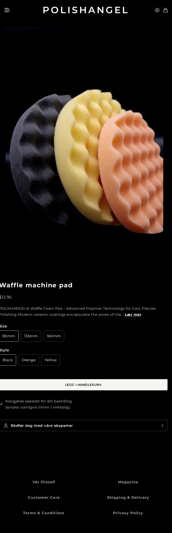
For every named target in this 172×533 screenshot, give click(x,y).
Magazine (128, 482)
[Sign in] (157, 10)
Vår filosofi (43, 482)
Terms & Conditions (43, 513)
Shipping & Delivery (128, 497)
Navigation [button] (6, 10)
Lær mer (133, 314)
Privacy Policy (128, 513)
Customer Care (44, 497)
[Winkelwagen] (165, 10)
